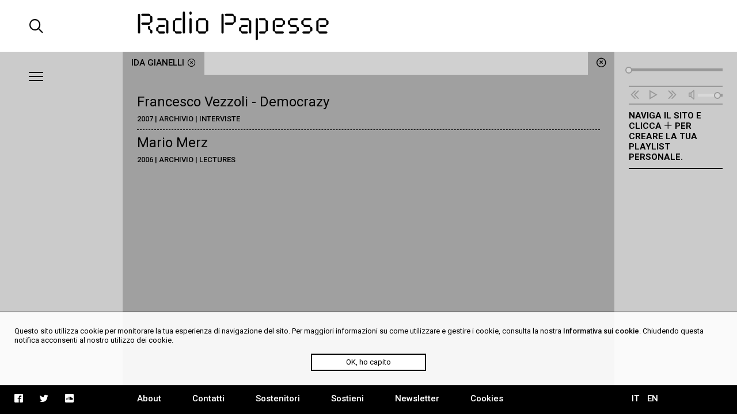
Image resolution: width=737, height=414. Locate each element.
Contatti (208, 398)
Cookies (486, 398)
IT (635, 398)
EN (652, 398)
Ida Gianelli (157, 62)
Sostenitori (278, 398)
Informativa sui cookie (601, 331)
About (149, 398)
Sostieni (347, 398)
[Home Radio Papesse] (368, 26)
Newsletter (417, 398)
